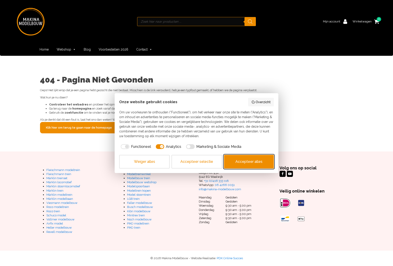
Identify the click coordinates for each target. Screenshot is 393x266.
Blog (87, 49)
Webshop (64, 49)
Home (44, 49)
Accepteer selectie (196, 161)
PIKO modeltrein (138, 223)
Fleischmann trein (58, 174)
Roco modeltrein (57, 207)
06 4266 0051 (225, 185)
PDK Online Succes (230, 258)
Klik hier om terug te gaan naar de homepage (79, 127)
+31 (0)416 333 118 (216, 181)
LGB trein (133, 198)
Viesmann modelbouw (62, 203)
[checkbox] (135, 146)
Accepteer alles (248, 161)
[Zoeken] (250, 21)
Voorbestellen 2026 (113, 49)
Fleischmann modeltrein (63, 170)
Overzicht (263, 102)
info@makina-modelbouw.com (220, 189)
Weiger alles (144, 161)
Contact (142, 49)
